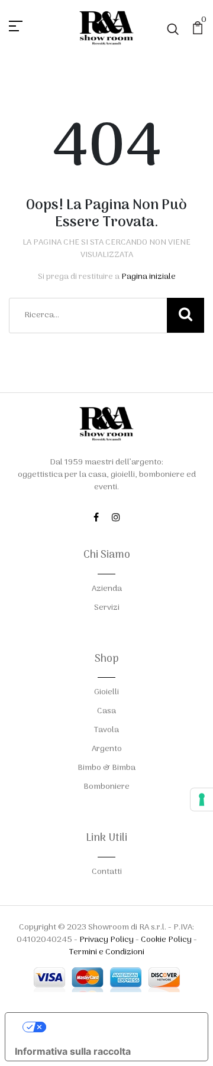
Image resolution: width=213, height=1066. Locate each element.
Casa (106, 711)
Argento (107, 749)
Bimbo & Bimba (106, 768)
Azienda (107, 589)
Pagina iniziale (148, 277)
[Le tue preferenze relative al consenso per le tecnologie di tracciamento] (202, 799)
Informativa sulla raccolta (73, 1051)
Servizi (107, 608)
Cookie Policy (166, 940)
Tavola (106, 730)
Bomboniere (106, 787)
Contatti (107, 872)
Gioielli (106, 692)
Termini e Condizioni (106, 952)
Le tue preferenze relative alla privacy (118, 1027)
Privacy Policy (106, 940)
